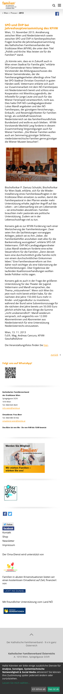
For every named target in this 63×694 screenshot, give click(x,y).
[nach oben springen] (31, 634)
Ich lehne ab (38, 689)
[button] (5, 514)
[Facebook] (57, 13)
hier (46, 345)
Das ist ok (53, 689)
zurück (54, 354)
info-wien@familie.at (11, 408)
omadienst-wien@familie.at (13, 421)
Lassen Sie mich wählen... (16, 682)
